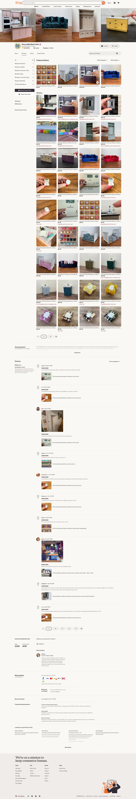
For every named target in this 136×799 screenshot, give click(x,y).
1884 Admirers (18, 103)
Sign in (109, 2)
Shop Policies (41, 53)
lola (42, 408)
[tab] (24, 60)
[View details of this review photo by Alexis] (52, 551)
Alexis (42, 539)
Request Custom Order (25, 90)
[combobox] (62, 3)
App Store (20, 788)
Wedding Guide (87, 6)
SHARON (43, 583)
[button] (104, 46)
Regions (119, 796)
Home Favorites (57, 6)
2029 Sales (17, 101)
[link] (38, 336)
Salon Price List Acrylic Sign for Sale (50, 734)
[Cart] (118, 3)
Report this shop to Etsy (21, 109)
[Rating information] (23, 48)
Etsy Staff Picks (46, 6)
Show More (68, 747)
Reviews (24, 53)
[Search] (103, 3)
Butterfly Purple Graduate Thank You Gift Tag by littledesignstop (107, 733)
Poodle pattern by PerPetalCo (76, 741)
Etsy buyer (44, 474)
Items (16, 53)
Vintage (78, 6)
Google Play (32, 788)
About (31, 53)
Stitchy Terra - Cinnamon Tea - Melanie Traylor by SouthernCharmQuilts (26, 733)
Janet (42, 365)
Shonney (43, 496)
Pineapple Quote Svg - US (75, 732)
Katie (42, 517)
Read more (77, 352)
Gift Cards (97, 6)
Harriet (43, 453)
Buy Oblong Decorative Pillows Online (51, 732)
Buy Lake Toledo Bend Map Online (50, 736)
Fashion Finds (68, 6)
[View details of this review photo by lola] (52, 421)
